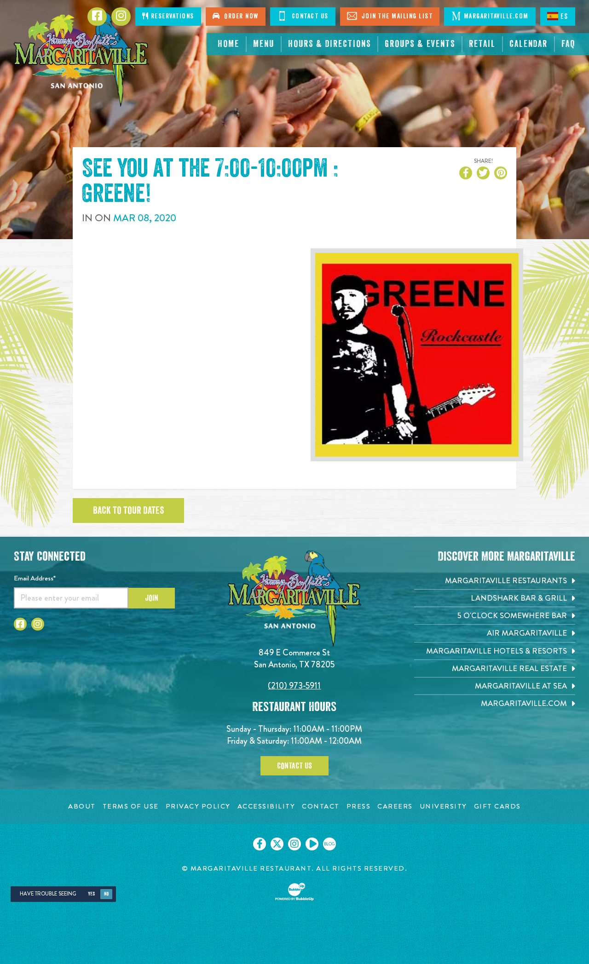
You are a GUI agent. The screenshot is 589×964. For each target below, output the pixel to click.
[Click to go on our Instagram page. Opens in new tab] (294, 844)
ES (564, 16)
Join (151, 598)
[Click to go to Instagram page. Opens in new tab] (37, 624)
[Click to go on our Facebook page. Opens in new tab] (259, 844)
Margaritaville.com (496, 16)
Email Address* (35, 578)
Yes (91, 893)
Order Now (239, 16)
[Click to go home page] (81, 58)
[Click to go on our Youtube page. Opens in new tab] (312, 844)
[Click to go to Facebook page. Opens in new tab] (20, 624)
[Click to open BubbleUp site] (294, 892)
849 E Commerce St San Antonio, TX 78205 (294, 658)
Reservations (171, 16)
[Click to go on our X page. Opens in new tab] (277, 844)
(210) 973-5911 (294, 685)
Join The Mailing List (396, 16)
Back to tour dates (128, 510)
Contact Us (309, 16)
